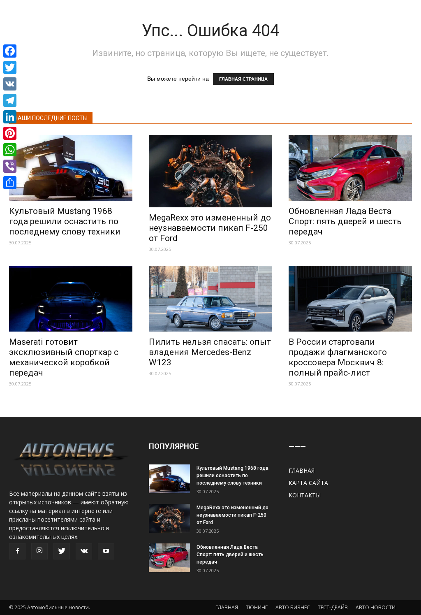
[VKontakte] (84, 551)
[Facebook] (17, 551)
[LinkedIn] (10, 117)
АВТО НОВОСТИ (376, 607)
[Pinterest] (10, 133)
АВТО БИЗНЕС (292, 607)
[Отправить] (10, 182)
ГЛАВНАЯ (302, 470)
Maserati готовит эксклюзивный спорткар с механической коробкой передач (63, 357)
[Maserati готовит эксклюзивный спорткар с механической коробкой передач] (70, 299)
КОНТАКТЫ (305, 495)
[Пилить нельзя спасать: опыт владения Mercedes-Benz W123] (210, 299)
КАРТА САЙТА (308, 483)
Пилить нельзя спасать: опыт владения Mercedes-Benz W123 (210, 352)
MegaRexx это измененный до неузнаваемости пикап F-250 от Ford (210, 228)
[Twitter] (61, 551)
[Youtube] (106, 551)
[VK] (10, 84)
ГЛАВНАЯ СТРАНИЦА (243, 79)
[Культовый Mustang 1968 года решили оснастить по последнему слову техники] (70, 168)
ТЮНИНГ (257, 607)
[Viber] (10, 166)
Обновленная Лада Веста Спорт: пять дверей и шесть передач (345, 221)
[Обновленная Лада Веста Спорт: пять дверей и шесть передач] (350, 168)
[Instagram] (39, 551)
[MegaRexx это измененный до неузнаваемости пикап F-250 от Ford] (210, 171)
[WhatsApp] (10, 150)
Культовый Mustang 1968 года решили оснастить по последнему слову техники (64, 221)
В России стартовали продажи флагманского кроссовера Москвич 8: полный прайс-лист (338, 357)
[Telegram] (10, 100)
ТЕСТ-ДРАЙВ (333, 607)
